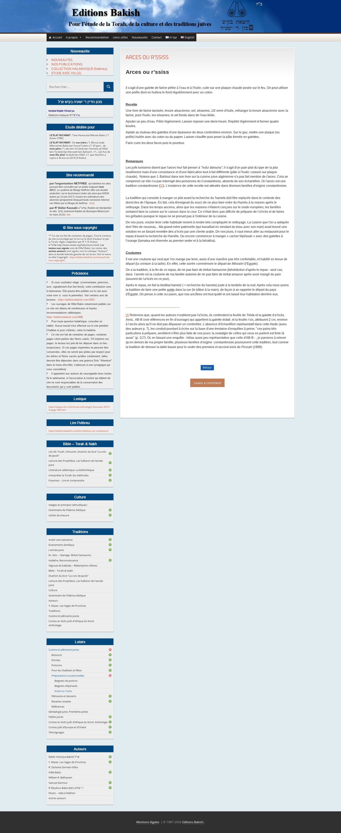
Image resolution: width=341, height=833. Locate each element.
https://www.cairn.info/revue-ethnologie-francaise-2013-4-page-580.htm (79, 408)
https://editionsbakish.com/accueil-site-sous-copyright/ (79, 258)
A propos (72, 37)
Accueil (57, 37)
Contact (157, 37)
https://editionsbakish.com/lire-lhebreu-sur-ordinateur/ (79, 431)
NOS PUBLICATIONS (66, 64)
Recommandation (97, 37)
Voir (91, 203)
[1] (161, 185)
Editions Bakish (192, 822)
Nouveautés (140, 37)
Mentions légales (147, 822)
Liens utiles (120, 37)
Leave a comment (207, 383)
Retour (207, 367)
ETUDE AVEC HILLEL (66, 73)
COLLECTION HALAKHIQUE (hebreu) (79, 68)
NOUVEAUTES (61, 60)
